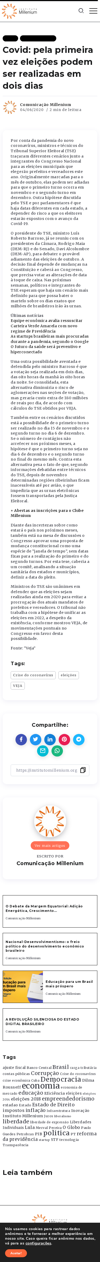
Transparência (16, 1145)
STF (55, 1139)
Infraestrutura (58, 1111)
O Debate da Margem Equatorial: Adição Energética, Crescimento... (44, 908)
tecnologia (69, 1139)
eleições (69, 675)
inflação (36, 1110)
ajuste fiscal (14, 1067)
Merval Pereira (49, 1128)
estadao (10, 1105)
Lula (30, 1127)
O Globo (71, 1127)
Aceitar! (16, 1253)
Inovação (80, 1110)
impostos (14, 1110)
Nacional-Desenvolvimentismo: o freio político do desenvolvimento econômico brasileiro (45, 946)
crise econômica (16, 1080)
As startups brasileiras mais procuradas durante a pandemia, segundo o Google (50, 339)
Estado (25, 1105)
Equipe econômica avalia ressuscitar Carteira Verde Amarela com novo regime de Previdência (47, 325)
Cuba (35, 1080)
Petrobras (25, 1134)
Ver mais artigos (50, 845)
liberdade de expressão (49, 1122)
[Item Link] (23, 987)
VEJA (17, 685)
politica (56, 1133)
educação (30, 1093)
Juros (48, 1116)
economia (41, 1086)
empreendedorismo (68, 1099)
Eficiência (54, 1093)
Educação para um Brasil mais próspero (69, 984)
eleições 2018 (26, 1099)
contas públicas (16, 1074)
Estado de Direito (53, 1105)
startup (44, 1140)
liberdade (16, 1121)
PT (73, 1134)
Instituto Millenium (23, 1116)
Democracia (61, 1079)
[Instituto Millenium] (20, 10)
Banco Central (39, 1068)
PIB (38, 1134)
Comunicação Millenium (45, 104)
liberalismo (62, 1116)
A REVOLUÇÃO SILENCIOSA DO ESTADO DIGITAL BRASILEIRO (42, 1021)
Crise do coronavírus (33, 675)
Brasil (61, 1067)
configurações (38, 1243)
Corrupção (45, 1073)
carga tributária (83, 1068)
